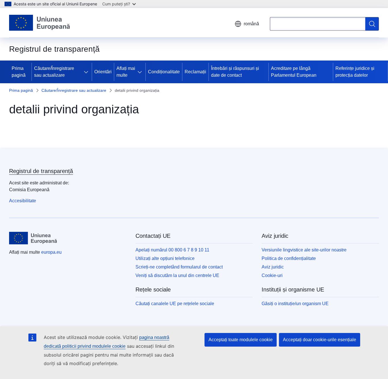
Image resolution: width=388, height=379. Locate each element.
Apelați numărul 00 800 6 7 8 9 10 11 (172, 249)
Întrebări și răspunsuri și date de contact (235, 72)
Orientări (103, 71)
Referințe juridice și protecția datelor (354, 72)
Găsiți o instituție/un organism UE (295, 303)
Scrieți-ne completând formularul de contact (179, 267)
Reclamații (195, 71)
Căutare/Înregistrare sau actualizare (54, 72)
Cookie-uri (272, 275)
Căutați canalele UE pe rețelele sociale (174, 303)
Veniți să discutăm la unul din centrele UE (177, 275)
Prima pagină (19, 72)
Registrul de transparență (41, 171)
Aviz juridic (273, 267)
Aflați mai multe (125, 72)
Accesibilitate (22, 200)
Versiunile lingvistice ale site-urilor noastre (304, 249)
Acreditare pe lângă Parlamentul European (293, 72)
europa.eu (51, 252)
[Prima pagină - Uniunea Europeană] (39, 23)
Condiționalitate (164, 71)
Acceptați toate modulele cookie (240, 339)
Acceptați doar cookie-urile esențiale (319, 339)
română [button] (251, 23)
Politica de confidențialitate (289, 258)
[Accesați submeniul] (87, 72)
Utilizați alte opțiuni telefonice (165, 258)
